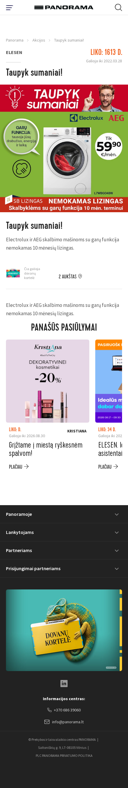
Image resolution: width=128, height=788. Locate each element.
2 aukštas (68, 277)
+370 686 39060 (67, 710)
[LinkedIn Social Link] (64, 683)
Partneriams (19, 550)
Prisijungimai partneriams (33, 568)
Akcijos (38, 40)
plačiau (15, 467)
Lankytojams (20, 532)
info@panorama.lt (68, 721)
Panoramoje (19, 514)
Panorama (15, 40)
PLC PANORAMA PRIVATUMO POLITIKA (64, 755)
